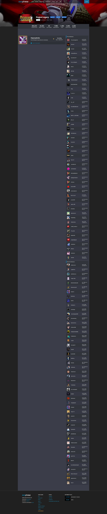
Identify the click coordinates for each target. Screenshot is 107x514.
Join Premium (40, 510)
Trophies (38, 19)
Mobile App (40, 498)
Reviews (53, 1)
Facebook (50, 499)
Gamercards (41, 1)
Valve (33, 502)
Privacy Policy (41, 507)
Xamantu (28, 500)
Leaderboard (47, 1)
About (39, 501)
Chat (57, 1)
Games (32, 1)
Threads (50, 496)
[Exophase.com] (24, 2)
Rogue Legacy (42, 17)
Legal (39, 504)
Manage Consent (41, 506)
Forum (51, 19)
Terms (39, 509)
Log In (86, 1)
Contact (40, 502)
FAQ (39, 496)
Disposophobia (35, 38)
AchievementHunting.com (54, 501)
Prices (48, 19)
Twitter (50, 498)
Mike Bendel (28, 499)
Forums (36, 1)
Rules (39, 499)
